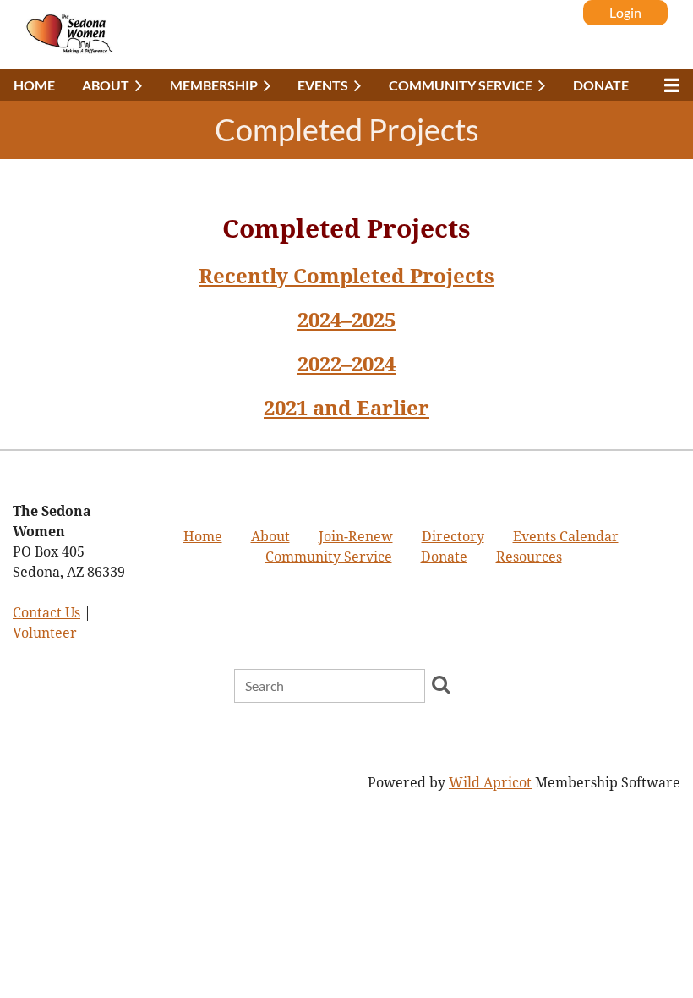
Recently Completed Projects (346, 276)
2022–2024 (346, 364)
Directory (453, 537)
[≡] (667, 85)
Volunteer (45, 633)
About (270, 537)
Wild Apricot (490, 783)
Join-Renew (356, 537)
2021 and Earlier (346, 408)
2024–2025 (346, 320)
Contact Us (46, 613)
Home (202, 537)
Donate (444, 557)
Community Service (328, 557)
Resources (529, 557)
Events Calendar (566, 537)
